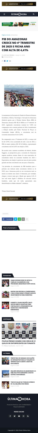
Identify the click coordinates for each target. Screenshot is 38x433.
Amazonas (14, 35)
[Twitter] (7, 61)
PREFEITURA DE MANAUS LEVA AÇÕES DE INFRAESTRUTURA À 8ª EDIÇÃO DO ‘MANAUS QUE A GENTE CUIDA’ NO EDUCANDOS (22, 360)
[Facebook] (4, 61)
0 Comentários (8, 57)
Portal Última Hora (24, 430)
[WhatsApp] (19, 219)
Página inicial (6, 35)
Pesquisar (33, 14)
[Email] (10, 61)
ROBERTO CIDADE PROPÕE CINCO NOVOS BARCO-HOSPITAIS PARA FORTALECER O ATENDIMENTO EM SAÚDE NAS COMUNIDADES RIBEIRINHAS (21, 306)
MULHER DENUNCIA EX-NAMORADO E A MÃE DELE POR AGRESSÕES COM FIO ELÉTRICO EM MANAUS (23, 372)
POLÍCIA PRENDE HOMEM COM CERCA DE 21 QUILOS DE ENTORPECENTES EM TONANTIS (19, 342)
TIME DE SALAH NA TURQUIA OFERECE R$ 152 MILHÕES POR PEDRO (23, 383)
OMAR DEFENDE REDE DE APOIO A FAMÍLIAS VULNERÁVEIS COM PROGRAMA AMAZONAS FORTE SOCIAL (23, 282)
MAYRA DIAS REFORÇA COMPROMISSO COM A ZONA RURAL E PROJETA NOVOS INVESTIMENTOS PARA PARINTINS (23, 293)
